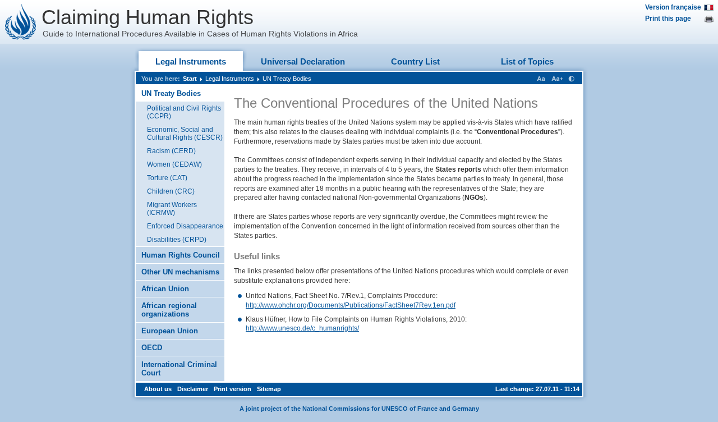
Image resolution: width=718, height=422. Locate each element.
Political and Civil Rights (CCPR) (184, 112)
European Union (169, 331)
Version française (673, 7)
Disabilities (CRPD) (176, 240)
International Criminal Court (179, 368)
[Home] (21, 22)
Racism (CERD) (171, 151)
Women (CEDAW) (174, 164)
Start (190, 78)
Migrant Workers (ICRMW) (172, 209)
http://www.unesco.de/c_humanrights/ (302, 328)
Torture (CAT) (167, 178)
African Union (165, 289)
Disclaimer (192, 389)
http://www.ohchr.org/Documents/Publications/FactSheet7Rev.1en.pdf (350, 305)
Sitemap (269, 389)
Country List (415, 61)
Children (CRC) (171, 191)
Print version (232, 389)
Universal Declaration (303, 61)
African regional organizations (169, 309)
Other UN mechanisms (180, 272)
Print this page (668, 18)
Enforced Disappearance (185, 226)
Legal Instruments (190, 61)
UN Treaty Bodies (287, 78)
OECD (151, 347)
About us (158, 389)
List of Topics (527, 61)
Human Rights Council (180, 255)
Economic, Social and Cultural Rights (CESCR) (185, 133)
